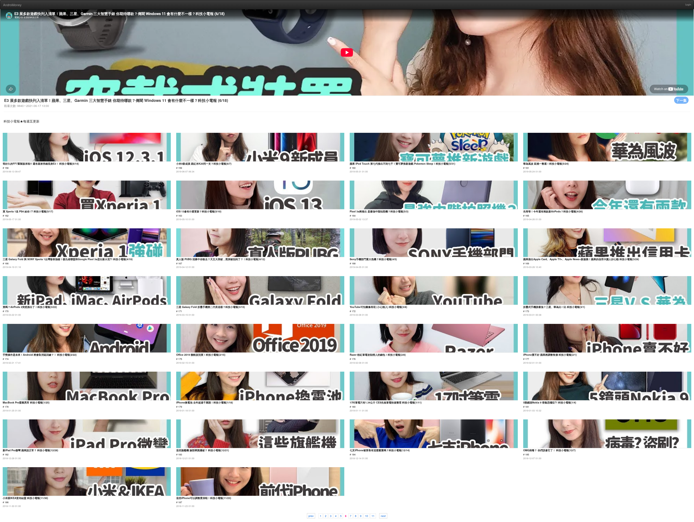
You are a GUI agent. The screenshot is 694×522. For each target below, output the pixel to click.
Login (688, 4)
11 (373, 516)
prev (311, 516)
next (383, 516)
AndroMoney (12, 4)
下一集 (681, 100)
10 (366, 516)
